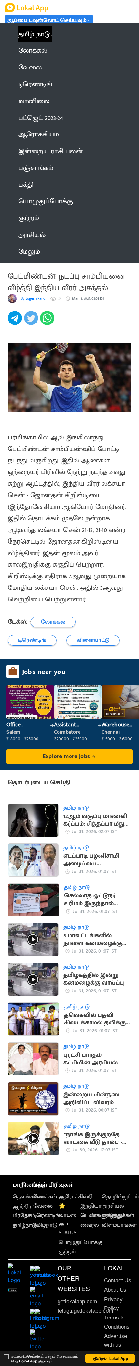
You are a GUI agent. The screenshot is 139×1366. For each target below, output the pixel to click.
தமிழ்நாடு (25, 1225)
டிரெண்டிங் (46, 1215)
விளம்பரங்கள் (119, 1225)
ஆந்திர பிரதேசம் (24, 1211)
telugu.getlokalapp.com (85, 1311)
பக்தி (86, 1196)
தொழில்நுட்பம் (120, 1196)
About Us (115, 1290)
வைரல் (89, 1225)
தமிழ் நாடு (34, 34)
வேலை (43, 1206)
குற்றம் (67, 1251)
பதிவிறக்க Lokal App (110, 1358)
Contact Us (117, 1280)
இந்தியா (91, 1206)
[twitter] (32, 321)
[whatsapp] (48, 321)
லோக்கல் (45, 1196)
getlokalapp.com (77, 1301)
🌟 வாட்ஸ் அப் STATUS (68, 1219)
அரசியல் (113, 1206)
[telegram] (16, 321)
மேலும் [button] (29, 251)
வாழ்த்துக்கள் (118, 1215)
